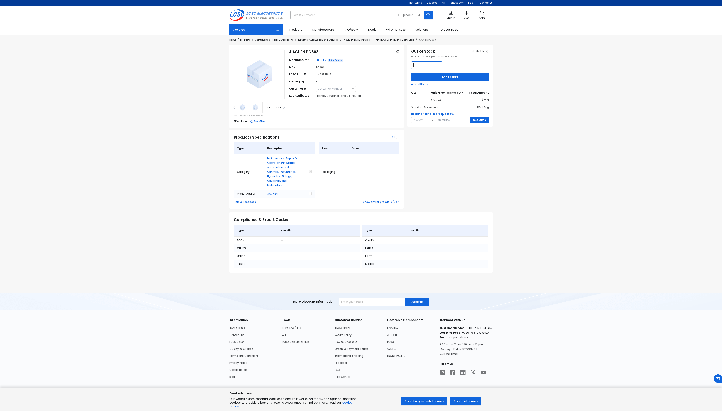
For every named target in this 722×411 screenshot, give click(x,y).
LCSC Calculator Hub (295, 342)
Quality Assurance (241, 349)
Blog (232, 377)
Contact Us (486, 2)
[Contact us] (718, 378)
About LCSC (237, 328)
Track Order (342, 328)
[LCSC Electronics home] (256, 15)
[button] (451, 15)
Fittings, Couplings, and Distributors (394, 39)
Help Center (342, 377)
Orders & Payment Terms (351, 349)
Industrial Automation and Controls (318, 39)
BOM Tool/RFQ (291, 328)
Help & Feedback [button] (245, 202)
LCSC (390, 342)
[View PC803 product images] (259, 74)
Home (232, 39)
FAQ (337, 370)
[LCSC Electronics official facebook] (453, 372)
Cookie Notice (238, 370)
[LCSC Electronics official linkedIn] (463, 372)
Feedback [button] (341, 363)
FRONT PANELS (396, 356)
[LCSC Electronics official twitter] (473, 372)
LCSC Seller (236, 342)
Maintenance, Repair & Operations (274, 39)
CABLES (391, 349)
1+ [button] (412, 100)
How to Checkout (346, 342)
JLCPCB (392, 335)
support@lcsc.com (461, 337)
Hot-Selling (415, 2)
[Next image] (283, 107)
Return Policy (343, 335)
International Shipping (349, 356)
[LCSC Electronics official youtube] (483, 372)
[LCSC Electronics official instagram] (442, 372)
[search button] (428, 15)
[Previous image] (235, 107)
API (443, 2)
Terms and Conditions (244, 356)
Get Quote (479, 120)
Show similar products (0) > (381, 202)
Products (245, 39)
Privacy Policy (238, 363)
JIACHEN (321, 60)
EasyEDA (392, 328)
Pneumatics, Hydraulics (356, 39)
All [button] (393, 137)
